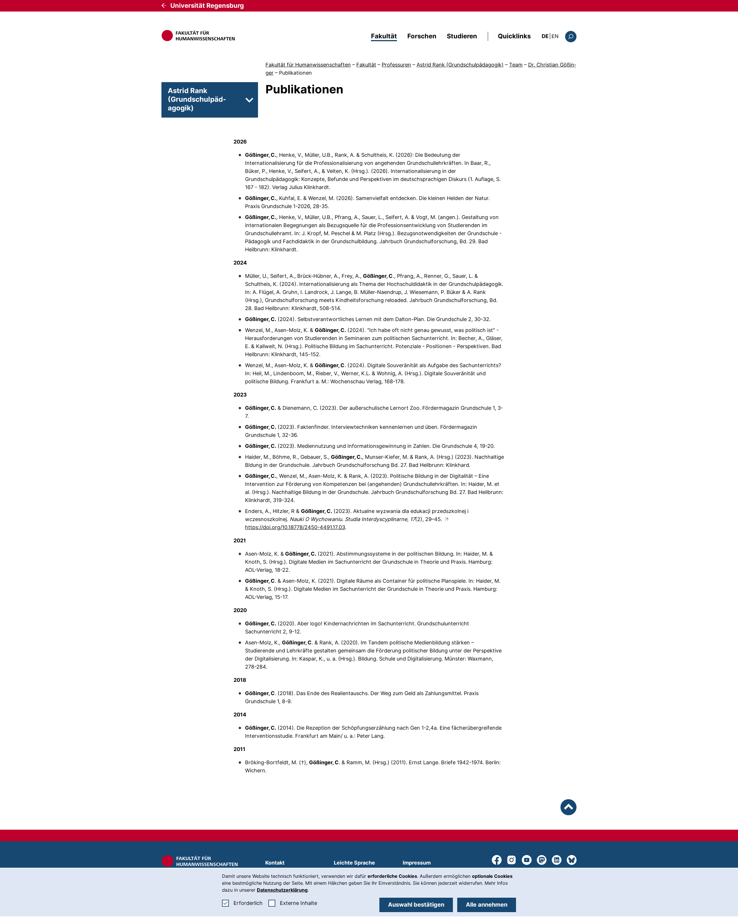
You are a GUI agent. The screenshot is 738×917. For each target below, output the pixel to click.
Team (516, 65)
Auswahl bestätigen (416, 904)
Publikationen (295, 73)
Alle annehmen (486, 904)
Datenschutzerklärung (282, 890)
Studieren (462, 36)
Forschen (421, 36)
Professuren (396, 65)
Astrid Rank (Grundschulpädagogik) (460, 65)
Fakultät (384, 36)
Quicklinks (514, 36)
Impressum (417, 863)
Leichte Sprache (354, 863)
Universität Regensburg (207, 5)
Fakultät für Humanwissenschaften (308, 65)
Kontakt (275, 863)
